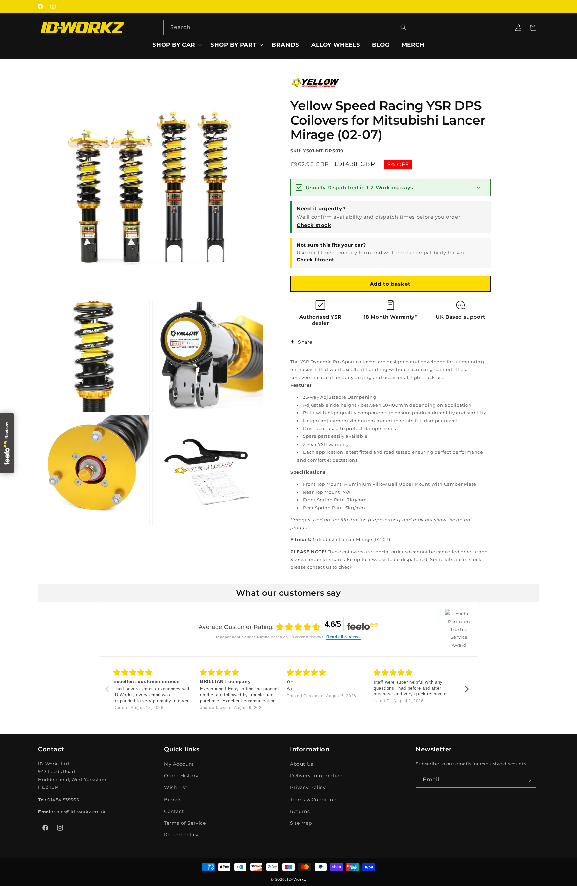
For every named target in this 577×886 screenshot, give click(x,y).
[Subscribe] (528, 780)
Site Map (301, 823)
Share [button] (305, 342)
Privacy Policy (308, 788)
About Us (301, 764)
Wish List (175, 788)
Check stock (314, 225)
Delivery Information (316, 776)
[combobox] (287, 27)
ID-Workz (296, 879)
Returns (300, 811)
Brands (173, 799)
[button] (175, 44)
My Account (179, 764)
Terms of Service (185, 823)
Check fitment (315, 260)
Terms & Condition (313, 799)
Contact (174, 811)
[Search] (403, 27)
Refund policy (181, 835)
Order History (181, 776)
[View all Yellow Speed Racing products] (315, 91)
